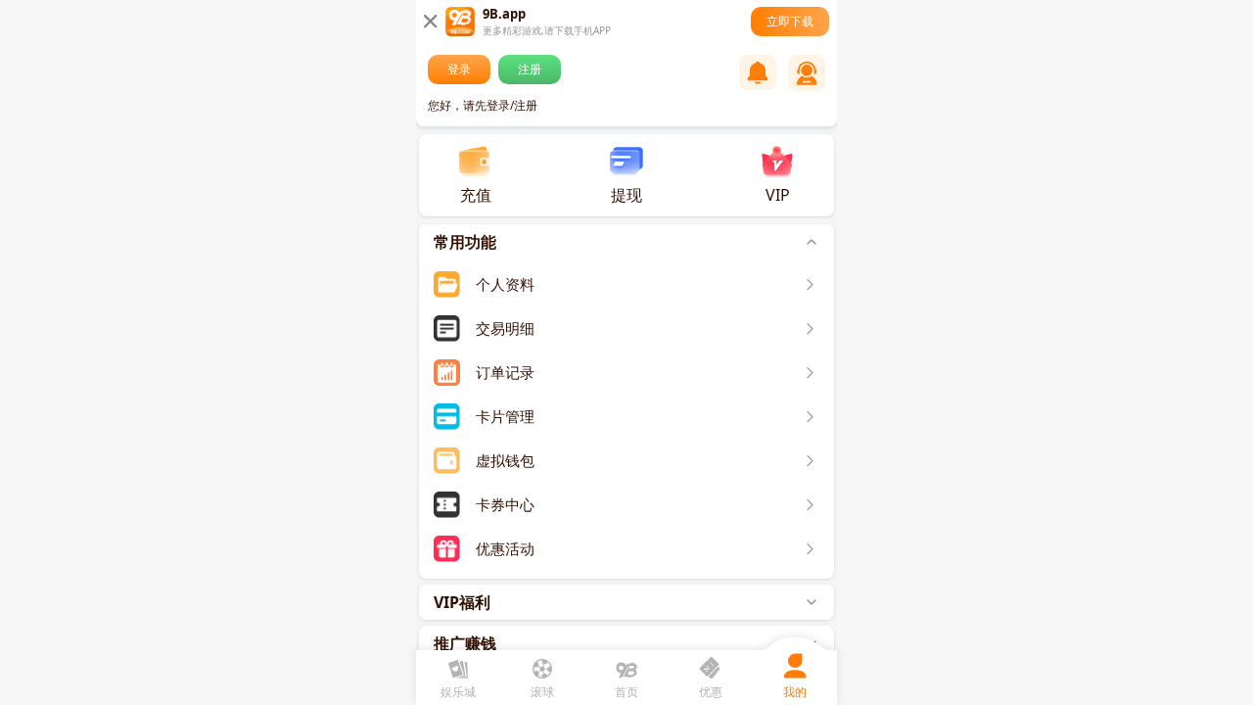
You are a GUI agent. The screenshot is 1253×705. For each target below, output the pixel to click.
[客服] (806, 73)
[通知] (757, 72)
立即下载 (789, 21)
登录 (459, 69)
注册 (529, 69)
